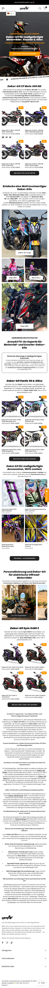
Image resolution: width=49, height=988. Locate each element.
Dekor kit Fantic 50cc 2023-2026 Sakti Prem (35, 450)
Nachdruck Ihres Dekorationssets (8, 545)
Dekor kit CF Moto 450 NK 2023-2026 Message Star (34, 131)
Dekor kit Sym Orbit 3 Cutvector (9, 696)
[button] (11, 13)
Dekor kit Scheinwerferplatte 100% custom (35, 510)
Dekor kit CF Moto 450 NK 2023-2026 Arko (11, 131)
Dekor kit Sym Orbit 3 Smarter (12, 667)
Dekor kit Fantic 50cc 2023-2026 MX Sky (35, 420)
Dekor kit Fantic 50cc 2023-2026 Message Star (12, 420)
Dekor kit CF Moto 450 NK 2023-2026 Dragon (34, 164)
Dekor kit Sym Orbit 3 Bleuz (34, 667)
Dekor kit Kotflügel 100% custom (33, 545)
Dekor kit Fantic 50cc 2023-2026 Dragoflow (12, 450)
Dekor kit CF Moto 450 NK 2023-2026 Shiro (11, 164)
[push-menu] (3, 8)
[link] (24, 44)
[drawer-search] (40, 8)
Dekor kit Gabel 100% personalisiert (9, 510)
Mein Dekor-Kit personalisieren (24, 54)
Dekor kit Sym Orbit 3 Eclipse (35, 695)
